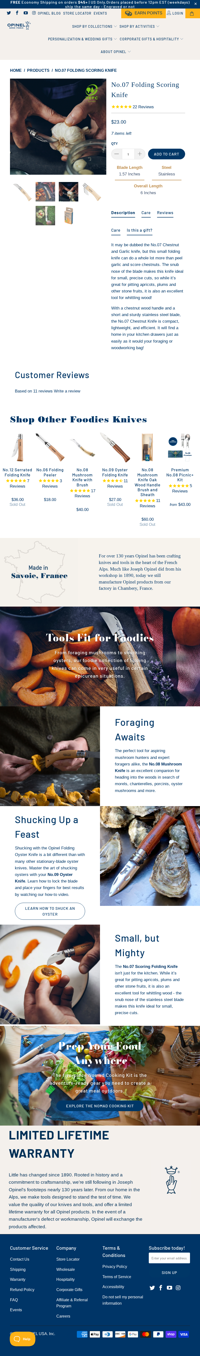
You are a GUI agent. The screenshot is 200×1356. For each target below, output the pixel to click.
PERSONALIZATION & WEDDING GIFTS (80, 39)
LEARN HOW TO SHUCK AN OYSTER (50, 911)
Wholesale (65, 1269)
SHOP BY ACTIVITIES (138, 26)
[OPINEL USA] (18, 26)
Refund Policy (22, 1290)
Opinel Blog (49, 13)
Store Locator (77, 13)
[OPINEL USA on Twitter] (8, 13)
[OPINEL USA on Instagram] (33, 13)
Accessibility (113, 1287)
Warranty (17, 1279)
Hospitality (65, 1279)
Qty (114, 144)
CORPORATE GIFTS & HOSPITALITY (150, 39)
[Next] (101, 127)
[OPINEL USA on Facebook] (17, 13)
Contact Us (19, 1259)
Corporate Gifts (69, 1290)
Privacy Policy (114, 1267)
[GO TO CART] (192, 13)
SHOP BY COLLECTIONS (92, 26)
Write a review (67, 391)
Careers (63, 1316)
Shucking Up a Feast (47, 826)
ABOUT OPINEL (114, 52)
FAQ (14, 1300)
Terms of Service (116, 1277)
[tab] (123, 210)
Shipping (18, 1269)
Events (100, 13)
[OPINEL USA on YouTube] (25, 13)
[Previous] (15, 127)
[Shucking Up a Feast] (150, 856)
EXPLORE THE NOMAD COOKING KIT (100, 1105)
